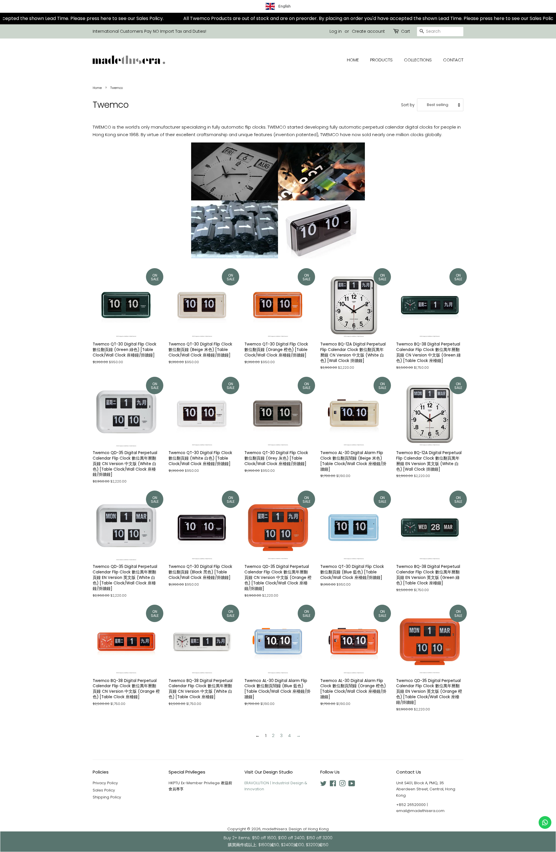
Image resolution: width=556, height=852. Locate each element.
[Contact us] (545, 822)
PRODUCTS (381, 60)
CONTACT (453, 60)
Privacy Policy (105, 782)
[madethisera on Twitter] (323, 784)
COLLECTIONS (418, 60)
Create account (368, 31)
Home (97, 87)
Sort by (407, 105)
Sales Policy (104, 790)
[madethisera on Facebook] (333, 784)
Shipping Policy (107, 797)
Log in (336, 31)
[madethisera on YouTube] (351, 784)
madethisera (274, 829)
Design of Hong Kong (309, 829)
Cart (405, 31)
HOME (353, 60)
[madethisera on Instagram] (342, 784)
